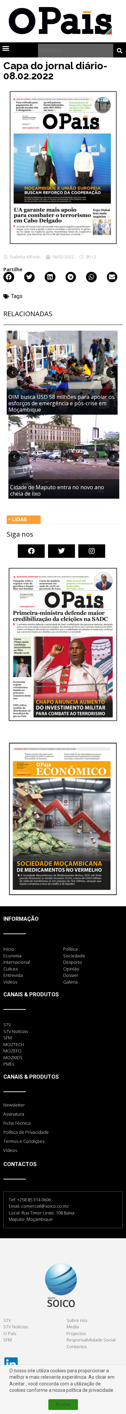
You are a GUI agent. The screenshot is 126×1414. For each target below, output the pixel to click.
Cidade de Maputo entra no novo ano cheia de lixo (57, 490)
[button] (5, 47)
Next (112, 372)
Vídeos (10, 1150)
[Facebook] (31, 551)
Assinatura (13, 1114)
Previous (12, 372)
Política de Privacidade (26, 1132)
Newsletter (14, 1105)
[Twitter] (61, 551)
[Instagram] (91, 551)
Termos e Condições (23, 1141)
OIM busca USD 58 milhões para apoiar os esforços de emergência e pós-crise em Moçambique (61, 403)
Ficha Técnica (17, 1123)
